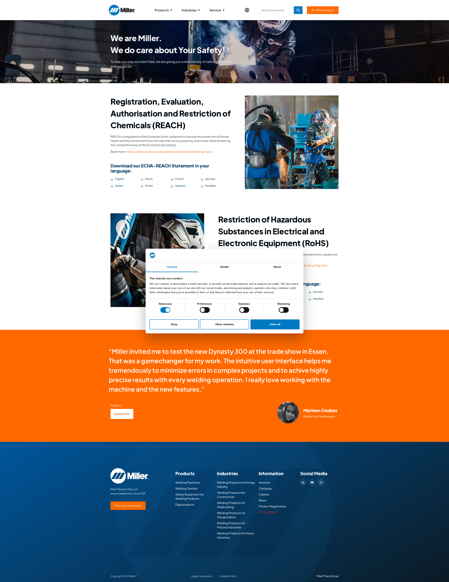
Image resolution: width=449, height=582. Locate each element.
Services (264, 482)
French (179, 179)
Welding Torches (186, 488)
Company (265, 488)
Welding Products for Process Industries (231, 525)
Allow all (275, 324)
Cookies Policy (228, 576)
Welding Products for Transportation (231, 515)
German (210, 179)
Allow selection (224, 324)
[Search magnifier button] (298, 10)
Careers (264, 494)
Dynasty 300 (121, 413)
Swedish (210, 186)
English (119, 179)
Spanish (180, 186)
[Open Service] (223, 10)
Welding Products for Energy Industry (236, 484)
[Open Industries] (199, 10)
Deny (174, 324)
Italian (119, 186)
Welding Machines (187, 482)
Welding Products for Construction (231, 495)
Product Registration (272, 506)
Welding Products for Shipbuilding (231, 505)
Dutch (149, 179)
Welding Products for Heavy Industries (235, 535)
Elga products (184, 504)
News (262, 500)
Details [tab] (224, 266)
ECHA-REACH (268, 512)
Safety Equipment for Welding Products (189, 496)
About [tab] (277, 266)
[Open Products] (171, 10)
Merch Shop (332, 576)
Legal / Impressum (201, 576)
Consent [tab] (172, 266)
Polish (149, 186)
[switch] (205, 310)
